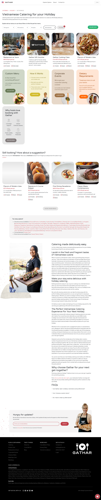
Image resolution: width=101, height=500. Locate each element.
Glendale (49, 223)
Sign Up (64, 423)
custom (4, 157)
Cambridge (72, 225)
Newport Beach (38, 227)
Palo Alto (74, 229)
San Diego (77, 227)
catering (5, 10)
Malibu (68, 223)
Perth (64, 483)
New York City (20, 227)
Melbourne (41, 483)
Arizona (32, 221)
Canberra (51, 483)
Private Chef (27, 232)
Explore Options (47, 2)
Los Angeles (85, 221)
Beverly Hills (18, 223)
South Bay (36, 225)
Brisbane (46, 483)
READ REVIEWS (11, 140)
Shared (41, 234)
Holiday (12, 10)
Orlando (64, 221)
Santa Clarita (57, 230)
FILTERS (62, 27)
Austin (47, 221)
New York (88, 476)
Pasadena (23, 225)
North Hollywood (75, 470)
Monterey (52, 229)
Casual (33, 234)
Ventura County (49, 230)
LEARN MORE (35, 94)
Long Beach (62, 223)
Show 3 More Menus (50, 208)
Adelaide (57, 483)
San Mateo (20, 230)
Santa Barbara (40, 230)
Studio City (43, 225)
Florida (56, 221)
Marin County (39, 229)
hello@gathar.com (60, 447)
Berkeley (22, 229)
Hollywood (56, 223)
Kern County (71, 221)
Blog (25, 450)
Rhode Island (47, 227)
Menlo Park (46, 229)
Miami (60, 221)
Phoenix (36, 221)
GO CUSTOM (10, 90)
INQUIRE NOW (93, 27)
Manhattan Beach (75, 223)
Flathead (84, 225)
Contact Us (61, 2)
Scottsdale (42, 221)
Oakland (69, 229)
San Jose (65, 474)
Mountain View (59, 229)
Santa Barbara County (30, 230)
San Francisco (81, 229)
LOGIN (97, 2)
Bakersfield (78, 221)
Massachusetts (60, 225)
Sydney (35, 483)
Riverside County (61, 227)
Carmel (27, 229)
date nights (66, 378)
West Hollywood (50, 225)
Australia (11, 481)
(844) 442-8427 (60, 450)
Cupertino (32, 229)
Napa (65, 229)
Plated (37, 234)
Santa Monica (30, 225)
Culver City (31, 223)
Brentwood (24, 223)
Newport (53, 227)
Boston (66, 225)
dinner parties (58, 378)
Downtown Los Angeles (40, 223)
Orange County (29, 227)
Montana (78, 225)
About (55, 2)
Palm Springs (70, 227)
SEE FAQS (83, 96)
